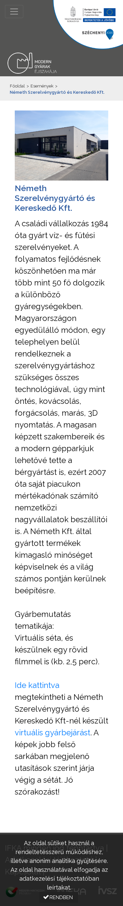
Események (42, 86)
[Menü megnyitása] (14, 11)
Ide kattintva (37, 685)
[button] (58, 897)
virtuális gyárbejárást (52, 732)
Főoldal (17, 86)
